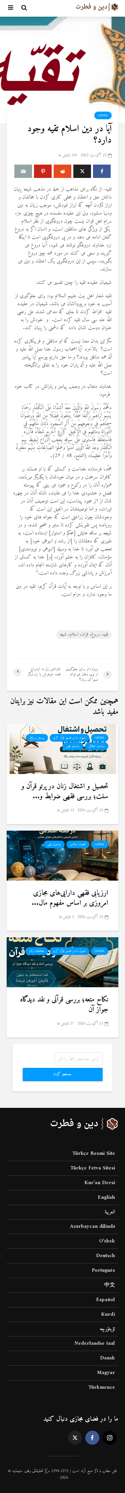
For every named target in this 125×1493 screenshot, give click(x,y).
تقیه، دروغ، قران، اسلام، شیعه (84, 634)
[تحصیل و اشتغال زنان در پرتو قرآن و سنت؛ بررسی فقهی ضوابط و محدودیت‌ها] (62, 748)
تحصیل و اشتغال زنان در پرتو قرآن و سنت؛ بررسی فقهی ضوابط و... (64, 792)
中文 (109, 1285)
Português (103, 1270)
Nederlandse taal (94, 1343)
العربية (110, 1212)
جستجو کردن (62, 1074)
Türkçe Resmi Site (93, 1154)
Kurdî (108, 1314)
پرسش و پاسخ (37, 738)
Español (105, 1299)
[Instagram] (110, 1438)
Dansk (107, 1358)
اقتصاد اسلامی (78, 844)
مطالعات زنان (36, 951)
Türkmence (101, 1387)
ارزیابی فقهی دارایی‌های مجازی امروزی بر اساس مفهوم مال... (70, 898)
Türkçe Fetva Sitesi (92, 1168)
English (106, 1197)
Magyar (106, 1372)
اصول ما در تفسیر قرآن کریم (69, 738)
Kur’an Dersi (99, 1182)
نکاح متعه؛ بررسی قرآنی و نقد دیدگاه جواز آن (64, 1005)
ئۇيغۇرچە (107, 1329)
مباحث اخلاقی (97, 746)
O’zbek (107, 1241)
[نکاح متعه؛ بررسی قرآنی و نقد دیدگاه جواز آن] (62, 962)
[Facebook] (92, 1438)
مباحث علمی (73, 746)
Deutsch (105, 1255)
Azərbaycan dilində (92, 1226)
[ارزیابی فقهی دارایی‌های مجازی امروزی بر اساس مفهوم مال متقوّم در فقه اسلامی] (62, 855)
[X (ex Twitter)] (75, 1438)
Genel (103, 115)
